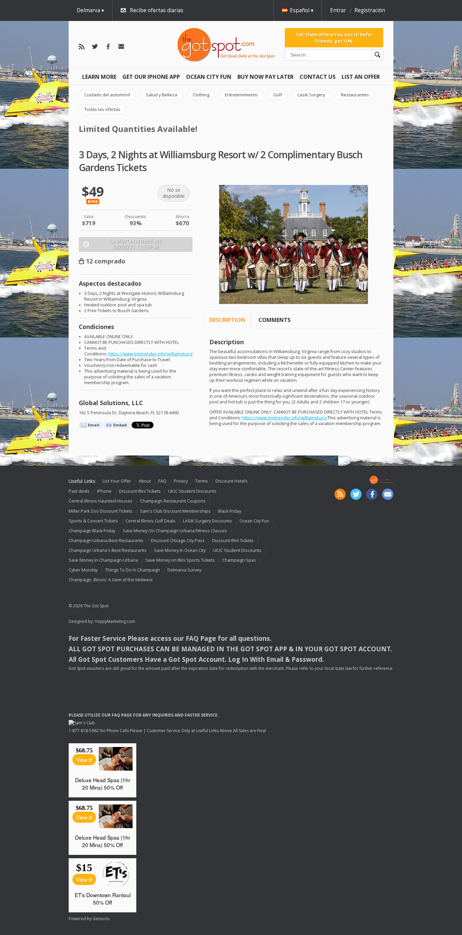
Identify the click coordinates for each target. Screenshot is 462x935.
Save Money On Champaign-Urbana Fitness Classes (175, 531)
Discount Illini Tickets (140, 491)
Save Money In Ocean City (180, 550)
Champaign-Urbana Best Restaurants (106, 540)
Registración (369, 10)
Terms (201, 481)
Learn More (99, 76)
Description (227, 320)
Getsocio (101, 918)
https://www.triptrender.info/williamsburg (150, 354)
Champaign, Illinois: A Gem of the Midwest (111, 580)
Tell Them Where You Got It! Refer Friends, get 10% (334, 37)
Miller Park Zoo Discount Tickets (101, 511)
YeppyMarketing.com (115, 621)
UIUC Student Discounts (192, 491)
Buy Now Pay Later (265, 76)
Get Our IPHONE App (151, 76)
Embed (120, 424)
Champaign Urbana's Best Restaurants (107, 550)
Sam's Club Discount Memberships (175, 511)
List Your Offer (116, 481)
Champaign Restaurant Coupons (173, 501)
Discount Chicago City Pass (178, 540)
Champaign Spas (239, 560)
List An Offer (361, 76)
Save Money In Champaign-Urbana (103, 560)
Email (93, 424)
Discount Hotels (231, 481)
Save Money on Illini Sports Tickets (180, 560)
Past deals (79, 491)
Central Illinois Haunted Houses (101, 501)
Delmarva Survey (184, 570)
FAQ (162, 481)
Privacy (181, 481)
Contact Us (318, 76)
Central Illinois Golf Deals (150, 521)
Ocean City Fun (208, 76)
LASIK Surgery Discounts (207, 521)
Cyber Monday (83, 570)
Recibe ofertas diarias (156, 10)
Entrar (338, 10)
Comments (274, 320)
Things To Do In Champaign (132, 570)
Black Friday (229, 511)
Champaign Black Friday (92, 531)
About (145, 481)
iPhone (104, 491)
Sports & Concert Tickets (93, 521)
